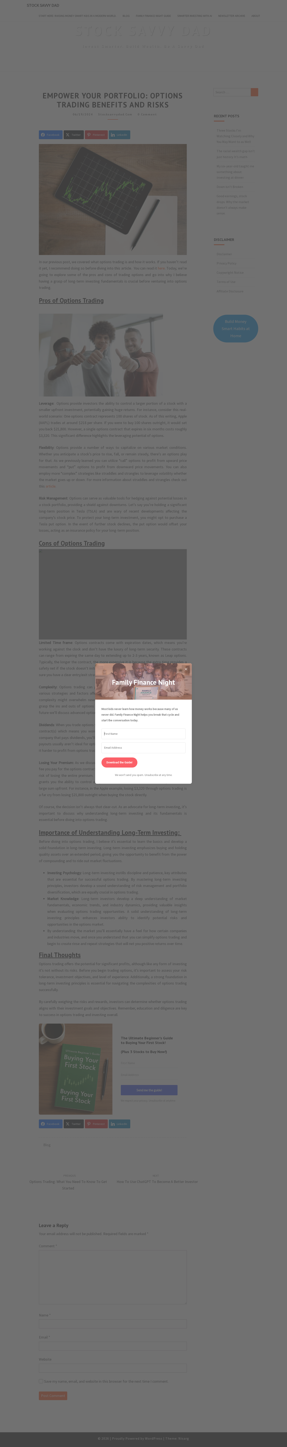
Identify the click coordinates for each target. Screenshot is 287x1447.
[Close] (186, 669)
